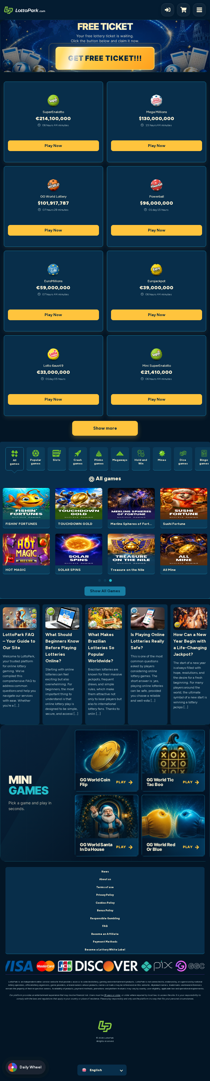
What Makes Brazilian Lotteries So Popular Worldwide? (101, 647)
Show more (105, 428)
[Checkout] (185, 9)
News (105, 871)
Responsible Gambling (105, 918)
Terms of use (105, 887)
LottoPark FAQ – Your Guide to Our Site (19, 641)
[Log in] (167, 9)
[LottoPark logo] (24, 10)
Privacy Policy (105, 894)
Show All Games (105, 591)
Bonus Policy (105, 910)
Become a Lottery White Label (105, 949)
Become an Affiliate (105, 933)
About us (105, 879)
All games (108, 478)
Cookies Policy (105, 902)
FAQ (105, 925)
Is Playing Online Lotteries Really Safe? (148, 641)
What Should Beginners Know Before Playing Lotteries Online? (62, 647)
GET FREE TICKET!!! (105, 58)
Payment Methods (105, 941)
